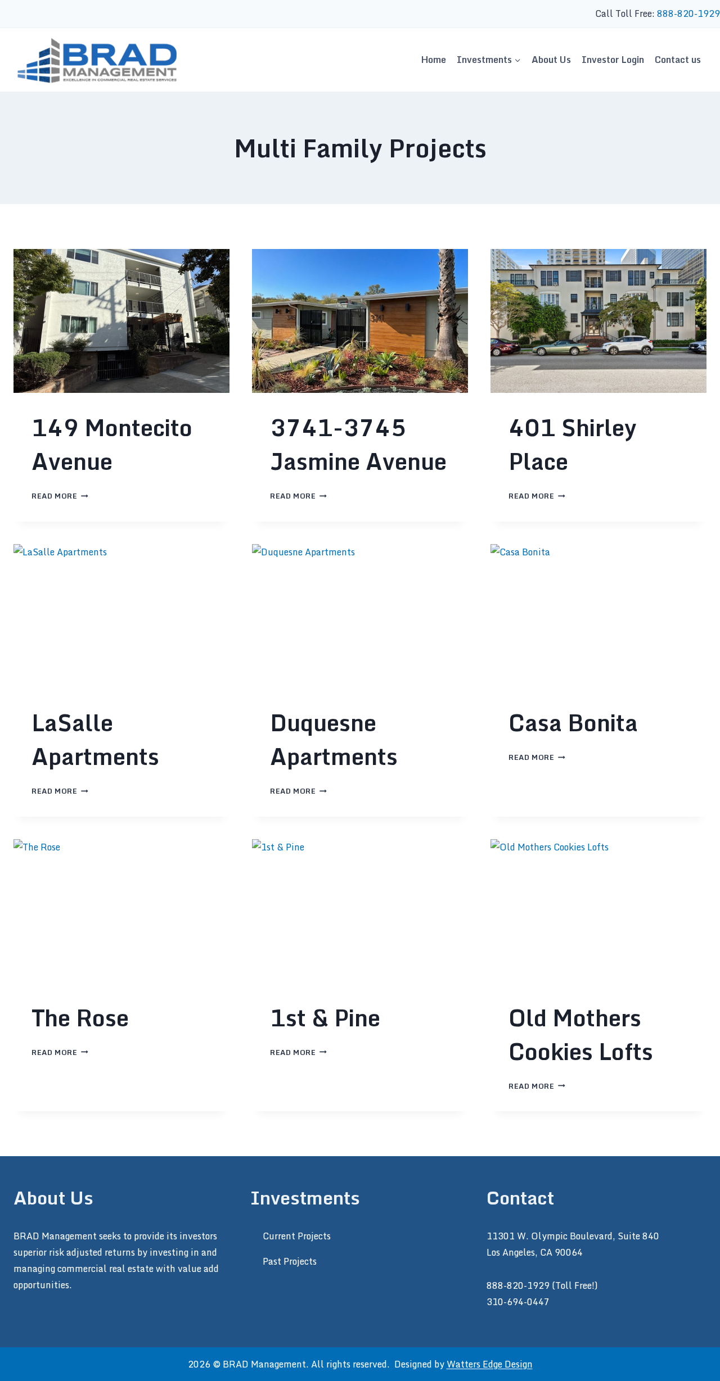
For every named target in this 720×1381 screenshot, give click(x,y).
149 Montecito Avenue (112, 444)
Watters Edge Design (490, 1364)
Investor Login (613, 59)
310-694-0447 (518, 1301)
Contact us (678, 59)
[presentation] (122, 321)
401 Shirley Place (572, 444)
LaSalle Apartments (95, 739)
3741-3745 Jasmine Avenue (358, 444)
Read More (60, 495)
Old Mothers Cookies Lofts (580, 1034)
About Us (551, 59)
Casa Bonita (573, 722)
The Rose (80, 1017)
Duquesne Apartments (334, 739)
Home (433, 59)
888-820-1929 (688, 13)
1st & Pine (325, 1017)
